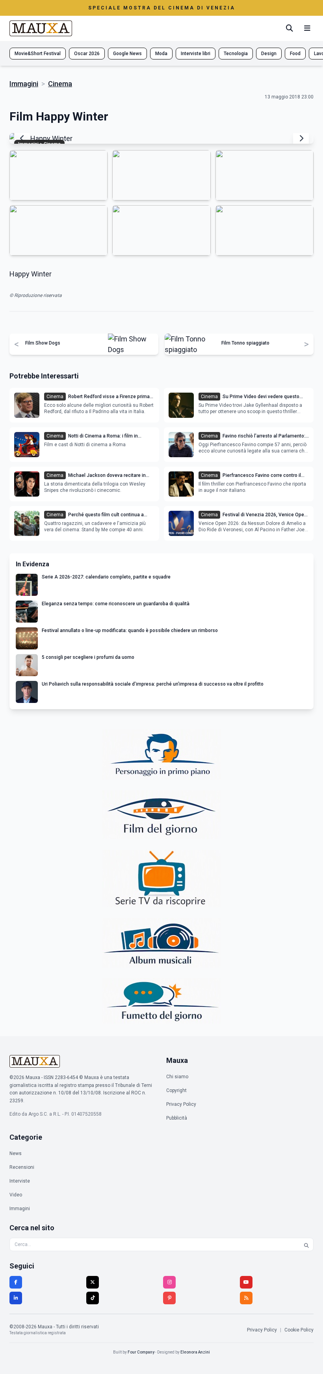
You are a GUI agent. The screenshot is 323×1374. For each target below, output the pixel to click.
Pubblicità (176, 1118)
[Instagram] (169, 1282)
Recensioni (21, 1167)
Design (269, 53)
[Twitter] (92, 1282)
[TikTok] (92, 1298)
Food (295, 53)
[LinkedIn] (15, 1298)
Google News (127, 53)
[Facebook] (15, 1282)
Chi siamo (177, 1076)
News (15, 1153)
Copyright (176, 1090)
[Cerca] (289, 28)
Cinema (60, 84)
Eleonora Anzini (195, 1352)
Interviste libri (195, 53)
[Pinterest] (169, 1298)
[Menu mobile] (307, 28)
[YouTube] (246, 1282)
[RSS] (246, 1298)
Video (15, 1195)
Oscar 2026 (87, 53)
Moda (161, 53)
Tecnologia (236, 53)
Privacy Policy (181, 1104)
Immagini (23, 84)
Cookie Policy (299, 1330)
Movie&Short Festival (38, 53)
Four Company (141, 1352)
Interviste (19, 1181)
